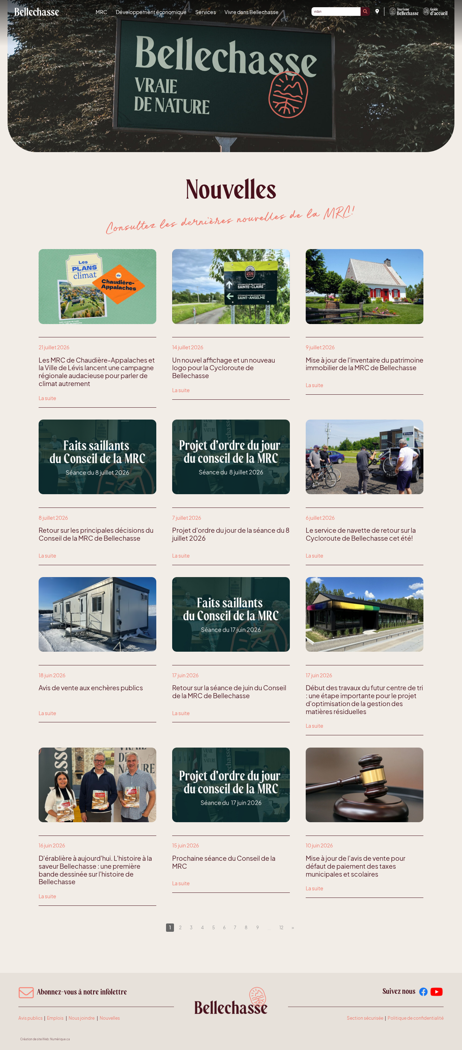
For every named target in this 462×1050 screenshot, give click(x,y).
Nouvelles (110, 1018)
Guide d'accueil (435, 11)
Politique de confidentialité (416, 1018)
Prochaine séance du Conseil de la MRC (223, 862)
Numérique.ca (60, 1039)
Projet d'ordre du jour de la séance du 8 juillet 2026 (230, 534)
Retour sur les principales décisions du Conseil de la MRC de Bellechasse (96, 534)
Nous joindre (82, 1018)
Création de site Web (34, 1039)
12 (281, 927)
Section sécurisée (365, 1018)
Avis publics (30, 1018)
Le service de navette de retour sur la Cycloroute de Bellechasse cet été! (361, 534)
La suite (47, 398)
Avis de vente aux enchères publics (91, 688)
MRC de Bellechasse (36, 11)
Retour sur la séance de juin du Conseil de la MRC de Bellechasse (229, 692)
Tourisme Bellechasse (404, 11)
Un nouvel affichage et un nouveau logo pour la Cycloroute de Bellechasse (223, 368)
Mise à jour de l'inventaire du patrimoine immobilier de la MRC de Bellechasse (364, 364)
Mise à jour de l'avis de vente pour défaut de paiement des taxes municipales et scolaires (355, 866)
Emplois (55, 1018)
